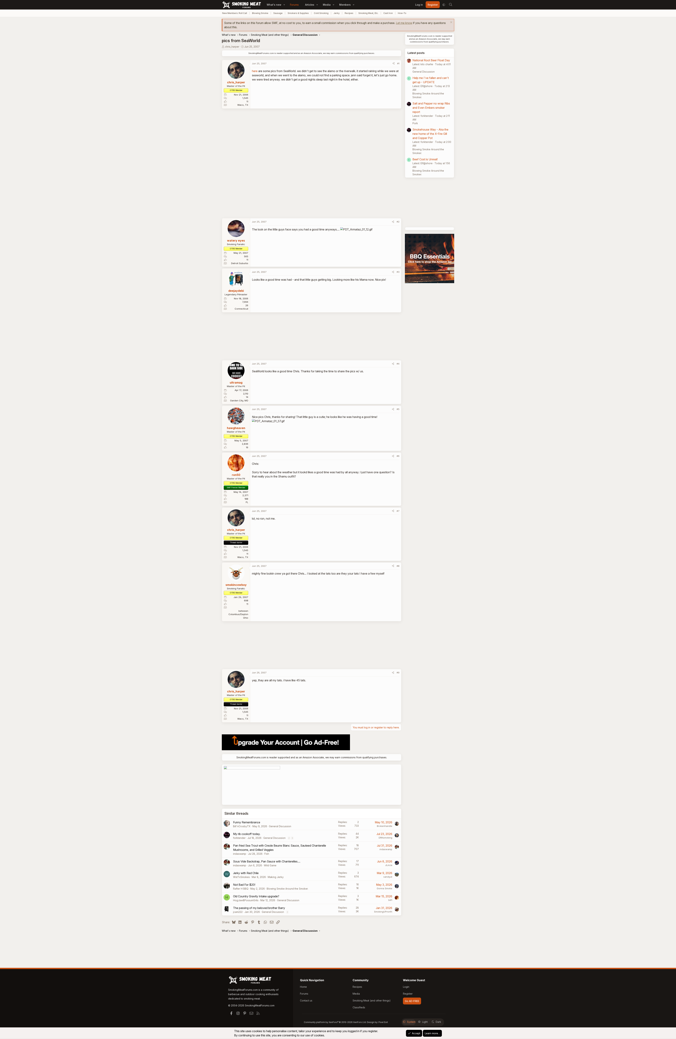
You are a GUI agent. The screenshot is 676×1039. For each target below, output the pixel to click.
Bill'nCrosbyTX (242, 826)
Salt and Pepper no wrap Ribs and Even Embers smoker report (431, 108)
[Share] (393, 63)
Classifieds (359, 1007)
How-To (402, 13)
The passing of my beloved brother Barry (259, 908)
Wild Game (270, 865)
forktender (239, 837)
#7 (398, 511)
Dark (438, 1021)
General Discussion (280, 826)
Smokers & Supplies (298, 13)
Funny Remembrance (246, 822)
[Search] (450, 4)
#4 (398, 363)
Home (303, 986)
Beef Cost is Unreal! (425, 159)
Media (327, 4)
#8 (398, 566)
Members (345, 4)
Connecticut (241, 308)
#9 (398, 672)
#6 (398, 456)
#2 (398, 221)
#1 (398, 63)
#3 (398, 271)
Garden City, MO (239, 400)
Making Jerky (276, 876)
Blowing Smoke (260, 13)
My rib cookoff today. (246, 834)
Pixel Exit (383, 1022)
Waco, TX (242, 104)
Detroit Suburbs (239, 263)
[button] (284, 5)
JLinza (388, 865)
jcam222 (238, 911)
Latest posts (416, 53)
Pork (415, 123)
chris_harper (232, 46)
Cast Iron (388, 13)
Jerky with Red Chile (246, 873)
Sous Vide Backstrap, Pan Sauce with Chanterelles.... (266, 861)
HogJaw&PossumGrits (245, 900)
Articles (309, 4)
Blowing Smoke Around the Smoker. (287, 888)
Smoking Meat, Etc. (368, 13)
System (411, 1021)
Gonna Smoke (384, 888)
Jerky (337, 13)
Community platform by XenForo (335, 1022)
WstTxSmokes (241, 876)
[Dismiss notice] (450, 22)
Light (425, 1021)
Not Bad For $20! (244, 884)
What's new (274, 4)
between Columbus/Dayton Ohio (238, 614)
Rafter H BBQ (240, 888)
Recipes (349, 13)
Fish (266, 853)
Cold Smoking (321, 13)
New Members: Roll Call (234, 13)
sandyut (387, 876)
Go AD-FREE (412, 1001)
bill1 (390, 900)
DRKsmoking (385, 837)
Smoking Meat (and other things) (372, 1000)
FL (247, 502)
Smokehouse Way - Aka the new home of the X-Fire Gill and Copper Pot (430, 134)
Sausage (278, 13)
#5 (398, 409)
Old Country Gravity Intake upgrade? (256, 896)
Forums (294, 4)
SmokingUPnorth (383, 911)
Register (408, 993)
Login (406, 986)
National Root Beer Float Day (431, 60)
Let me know (404, 23)
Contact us (306, 1000)
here (255, 71)
